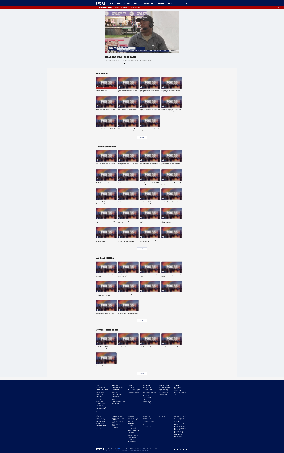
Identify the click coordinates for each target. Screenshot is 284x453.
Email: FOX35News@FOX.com (148, 420)
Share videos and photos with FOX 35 (149, 423)
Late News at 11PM (101, 425)
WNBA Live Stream (178, 434)
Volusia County (100, 405)
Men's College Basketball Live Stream (180, 429)
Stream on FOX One (180, 416)
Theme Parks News (163, 389)
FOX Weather (115, 399)
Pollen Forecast (116, 398)
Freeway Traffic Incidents (134, 391)
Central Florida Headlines (102, 389)
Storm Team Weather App (118, 401)
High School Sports (178, 394)
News (98, 385)
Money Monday (147, 403)
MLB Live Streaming (179, 423)
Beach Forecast (116, 396)
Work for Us (130, 425)
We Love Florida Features (165, 387)
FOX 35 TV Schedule (101, 420)
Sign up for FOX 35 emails (134, 428)
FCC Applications (132, 441)
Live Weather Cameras (117, 387)
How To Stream (100, 418)
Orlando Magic (177, 390)
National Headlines (100, 391)
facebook (174, 449)
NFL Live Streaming (179, 418)
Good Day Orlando (100, 421)
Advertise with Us (132, 432)
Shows (98, 416)
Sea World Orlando (163, 392)
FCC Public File (131, 439)
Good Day (146, 385)
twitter (177, 449)
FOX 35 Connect (147, 426)
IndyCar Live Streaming (179, 426)
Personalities (131, 423)
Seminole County (100, 403)
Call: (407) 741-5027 (148, 418)
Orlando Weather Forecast (118, 391)
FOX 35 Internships (132, 427)
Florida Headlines (100, 387)
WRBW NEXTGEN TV (133, 434)
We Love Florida (147, 387)
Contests (162, 416)
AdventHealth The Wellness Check (149, 393)
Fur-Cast (145, 399)
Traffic (130, 385)
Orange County (100, 399)
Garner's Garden (147, 397)
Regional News (117, 416)
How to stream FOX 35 (133, 418)
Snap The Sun (115, 403)
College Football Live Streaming (179, 420)
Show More (142, 137)
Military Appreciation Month (101, 409)
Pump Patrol (131, 387)
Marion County (100, 398)
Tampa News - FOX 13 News (117, 421)
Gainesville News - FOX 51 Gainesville (118, 418)
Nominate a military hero (102, 407)
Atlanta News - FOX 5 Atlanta (117, 425)
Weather (115, 385)
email (186, 449)
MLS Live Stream (178, 436)
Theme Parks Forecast (117, 394)
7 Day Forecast (115, 392)
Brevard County (100, 392)
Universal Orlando (163, 394)
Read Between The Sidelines (178, 388)
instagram (180, 449)
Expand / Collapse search (187, 3)
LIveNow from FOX (101, 427)
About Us (131, 416)
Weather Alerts (115, 389)
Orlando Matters (100, 423)
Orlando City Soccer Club (180, 392)
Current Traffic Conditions (134, 389)
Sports (176, 385)
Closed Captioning (132, 437)
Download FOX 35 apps (133, 430)
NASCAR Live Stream (179, 424)
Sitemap (98, 411)
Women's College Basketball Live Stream (179, 432)
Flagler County (99, 394)
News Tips (146, 416)
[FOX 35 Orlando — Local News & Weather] (101, 3)
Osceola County (100, 401)
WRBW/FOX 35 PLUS (133, 436)
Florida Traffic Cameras (133, 392)
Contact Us (130, 421)
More (169, 3)
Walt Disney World (163, 391)
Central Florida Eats (101, 428)
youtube (183, 449)
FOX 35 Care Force (147, 389)
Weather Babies (147, 391)
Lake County (99, 396)
